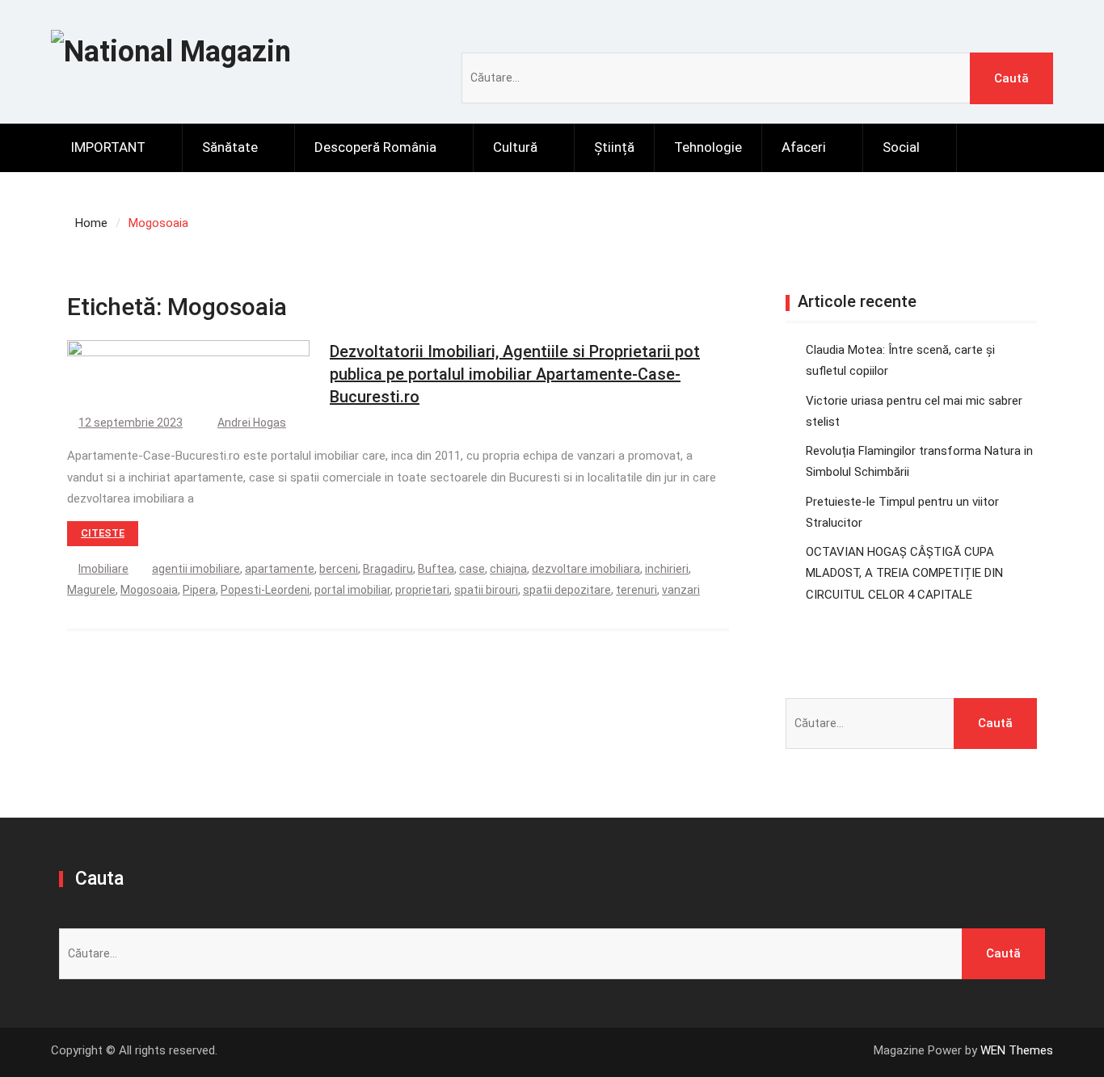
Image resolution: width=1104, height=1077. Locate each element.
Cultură (515, 147)
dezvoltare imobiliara (586, 568)
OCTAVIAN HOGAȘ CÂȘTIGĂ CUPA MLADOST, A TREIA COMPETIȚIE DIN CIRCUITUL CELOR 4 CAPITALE (904, 573)
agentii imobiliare (196, 568)
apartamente (279, 568)
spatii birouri (486, 589)
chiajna (508, 568)
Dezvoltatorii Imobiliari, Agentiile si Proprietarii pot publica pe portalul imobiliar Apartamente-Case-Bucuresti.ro (515, 374)
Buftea (436, 568)
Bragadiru (388, 568)
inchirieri (667, 568)
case (472, 568)
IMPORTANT (107, 147)
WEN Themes (1016, 1050)
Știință (614, 147)
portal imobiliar (352, 589)
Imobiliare (103, 568)
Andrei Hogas (251, 422)
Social (901, 147)
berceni (338, 568)
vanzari (681, 589)
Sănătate (230, 147)
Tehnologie (708, 147)
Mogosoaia (149, 589)
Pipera (199, 589)
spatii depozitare (567, 589)
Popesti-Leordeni (265, 589)
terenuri (636, 589)
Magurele (91, 589)
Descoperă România (375, 147)
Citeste (102, 533)
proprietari (422, 589)
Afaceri (804, 147)
